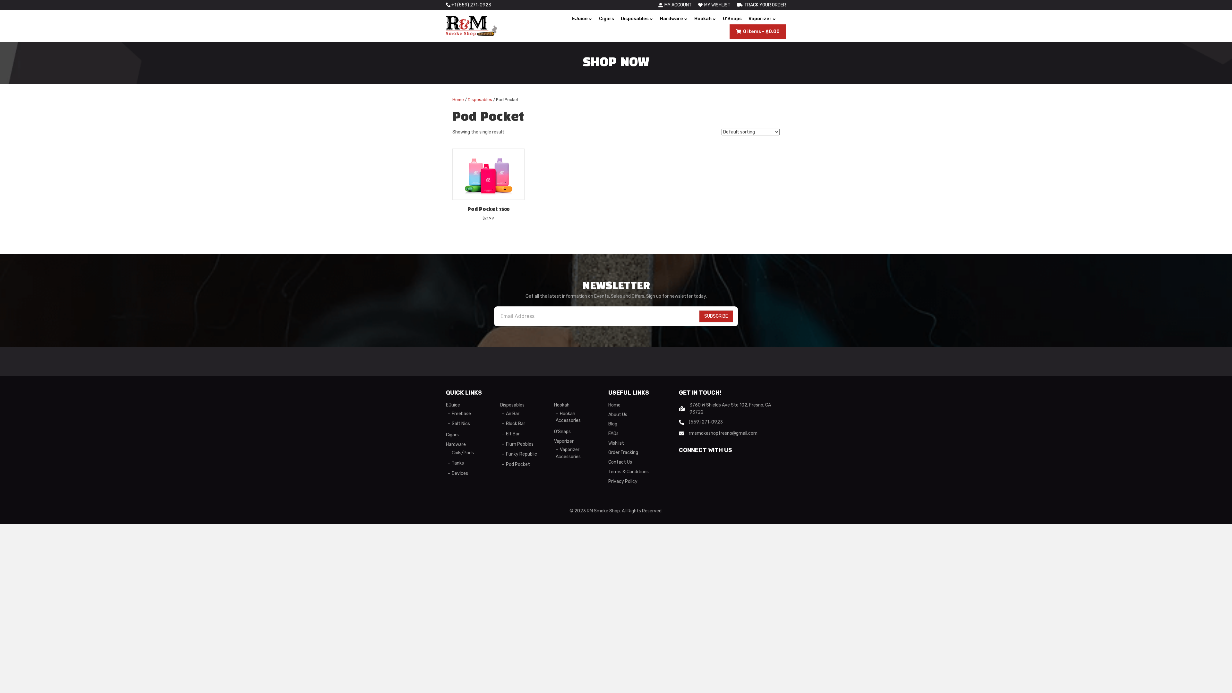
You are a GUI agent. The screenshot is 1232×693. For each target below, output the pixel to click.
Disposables (635, 18)
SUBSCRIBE (716, 316)
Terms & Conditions (628, 472)
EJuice (580, 18)
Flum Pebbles (520, 444)
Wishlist (616, 443)
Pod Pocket (518, 464)
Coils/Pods (463, 453)
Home (458, 99)
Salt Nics (461, 423)
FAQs (613, 433)
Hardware (671, 18)
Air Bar (512, 413)
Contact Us (620, 462)
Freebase (461, 413)
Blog (612, 424)
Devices (460, 473)
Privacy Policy (622, 481)
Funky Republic (521, 454)
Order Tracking (623, 452)
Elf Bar (513, 434)
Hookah (703, 18)
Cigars (606, 18)
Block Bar (515, 423)
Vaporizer (760, 18)
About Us (617, 414)
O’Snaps (732, 18)
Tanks (458, 463)
